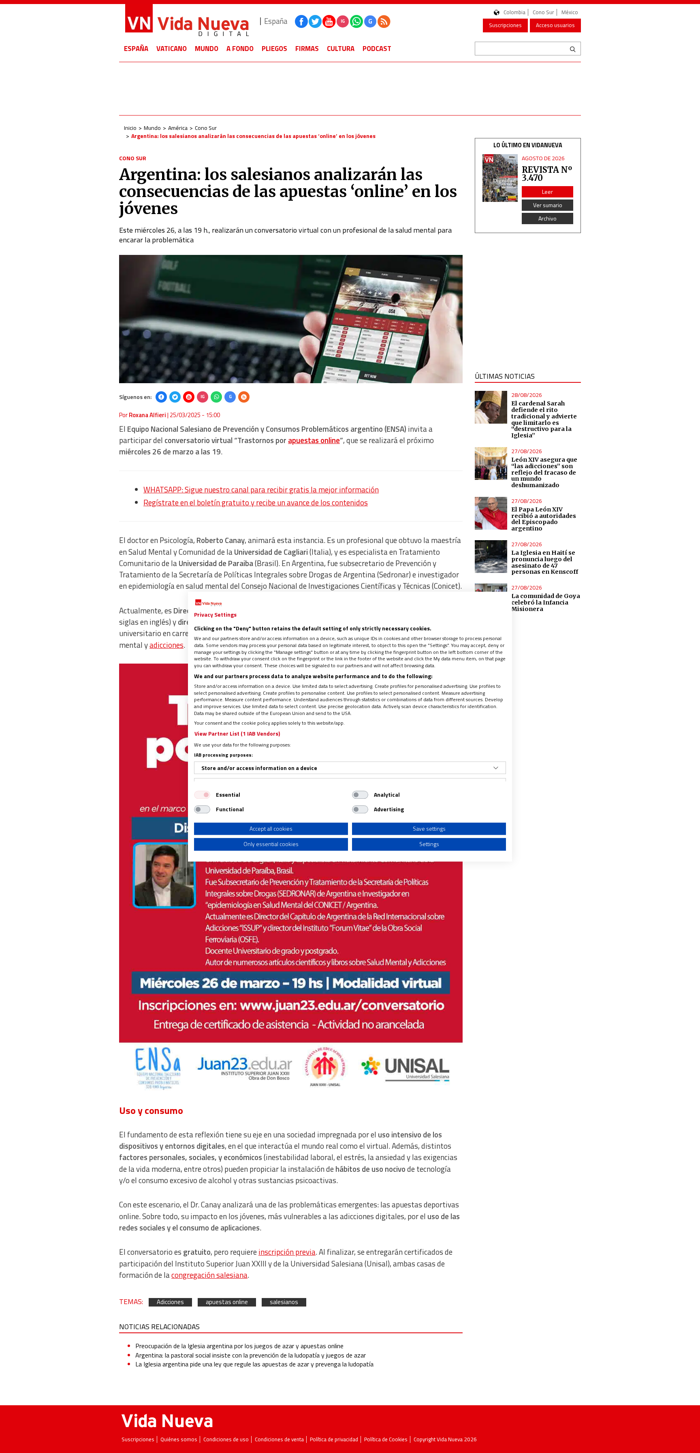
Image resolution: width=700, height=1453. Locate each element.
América (178, 127)
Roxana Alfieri (147, 415)
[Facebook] (161, 397)
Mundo (206, 48)
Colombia (514, 12)
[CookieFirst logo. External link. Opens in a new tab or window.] (208, 603)
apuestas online (314, 440)
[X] (175, 397)
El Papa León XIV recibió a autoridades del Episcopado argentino (543, 519)
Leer (547, 191)
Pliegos (274, 48)
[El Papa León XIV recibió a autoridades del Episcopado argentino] (491, 513)
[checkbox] (202, 795)
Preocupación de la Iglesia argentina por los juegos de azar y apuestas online (239, 1346)
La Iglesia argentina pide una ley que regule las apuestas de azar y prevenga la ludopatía (254, 1364)
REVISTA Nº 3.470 (547, 174)
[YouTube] (188, 397)
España (136, 48)
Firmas (307, 48)
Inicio (130, 127)
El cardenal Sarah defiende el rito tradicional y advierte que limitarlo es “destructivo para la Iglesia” (544, 419)
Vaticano (171, 48)
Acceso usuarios (555, 25)
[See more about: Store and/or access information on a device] (496, 768)
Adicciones (170, 1302)
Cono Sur (543, 12)
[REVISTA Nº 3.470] (500, 178)
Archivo (547, 218)
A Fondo (240, 48)
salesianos (284, 1302)
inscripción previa (287, 1252)
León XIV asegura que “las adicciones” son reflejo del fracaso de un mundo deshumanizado (544, 472)
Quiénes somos (178, 1439)
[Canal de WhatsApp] (356, 21)
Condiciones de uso (226, 1439)
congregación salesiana (209, 1275)
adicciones (166, 645)
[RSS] (244, 397)
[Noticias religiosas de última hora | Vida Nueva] (186, 21)
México (569, 12)
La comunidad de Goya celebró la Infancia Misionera (545, 602)
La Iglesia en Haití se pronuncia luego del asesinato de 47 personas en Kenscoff (544, 562)
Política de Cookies (386, 1439)
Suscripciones (505, 25)
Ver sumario (547, 205)
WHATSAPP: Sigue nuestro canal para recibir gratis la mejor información (261, 489)
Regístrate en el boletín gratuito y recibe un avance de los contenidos (255, 502)
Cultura (340, 48)
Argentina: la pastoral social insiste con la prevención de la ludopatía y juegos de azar (250, 1355)
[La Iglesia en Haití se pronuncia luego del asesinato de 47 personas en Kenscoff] (491, 556)
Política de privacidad (334, 1439)
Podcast (377, 48)
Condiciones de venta (279, 1439)
